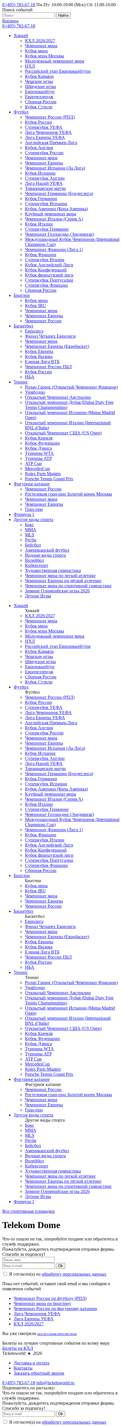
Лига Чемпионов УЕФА (48, 132)
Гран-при (34, 509)
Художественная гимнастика (53, 570)
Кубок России (38, 122)
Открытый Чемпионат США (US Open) (63, 432)
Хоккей (21, 35)
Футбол (21, 112)
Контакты (23, 1368)
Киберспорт (36, 565)
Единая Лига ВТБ (42, 361)
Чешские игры (39, 81)
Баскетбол (23, 325)
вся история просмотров (57, 1334)
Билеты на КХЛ (17, 1348)
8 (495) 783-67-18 (18, 4)
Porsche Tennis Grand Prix (49, 478)
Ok (60, 1266)
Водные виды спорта (45, 555)
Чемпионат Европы (44, 162)
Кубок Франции (40, 254)
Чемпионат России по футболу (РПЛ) (50, 1298)
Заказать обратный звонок (39, 1373)
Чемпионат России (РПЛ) (50, 117)
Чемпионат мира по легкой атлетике (60, 575)
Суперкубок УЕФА (43, 127)
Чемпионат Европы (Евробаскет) (57, 346)
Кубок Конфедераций (46, 269)
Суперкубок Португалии (49, 280)
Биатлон (22, 295)
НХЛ (30, 66)
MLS (29, 534)
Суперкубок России (44, 152)
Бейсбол (33, 545)
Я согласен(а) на (57, 1274)
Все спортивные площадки (28, 1211)
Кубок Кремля (38, 438)
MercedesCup (37, 468)
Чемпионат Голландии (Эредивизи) (59, 234)
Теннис (21, 382)
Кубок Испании (40, 173)
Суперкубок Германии (47, 229)
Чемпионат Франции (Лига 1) (54, 249)
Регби (30, 539)
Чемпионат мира (41, 45)
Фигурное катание (32, 483)
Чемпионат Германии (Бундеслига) (59, 193)
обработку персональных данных (74, 1274)
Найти (63, 15)
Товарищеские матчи (45, 188)
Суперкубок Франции (46, 285)
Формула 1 (24, 514)
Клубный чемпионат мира (50, 213)
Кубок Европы (39, 351)
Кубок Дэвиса (38, 448)
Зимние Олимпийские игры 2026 (57, 590)
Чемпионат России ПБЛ (48, 366)
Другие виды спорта (33, 519)
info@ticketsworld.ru (55, 1382)
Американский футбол (47, 550)
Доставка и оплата (31, 1362)
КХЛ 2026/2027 (40, 40)
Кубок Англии (39, 147)
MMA (30, 529)
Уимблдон (35, 392)
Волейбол (34, 560)
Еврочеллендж (39, 96)
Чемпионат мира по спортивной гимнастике (68, 585)
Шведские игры (40, 86)
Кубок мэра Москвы (44, 55)
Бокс (29, 524)
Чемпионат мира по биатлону (42, 1303)
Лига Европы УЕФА (45, 137)
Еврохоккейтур (39, 91)
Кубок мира (36, 50)
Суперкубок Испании (46, 203)
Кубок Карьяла (39, 76)
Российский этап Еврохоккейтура (58, 71)
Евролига (34, 331)
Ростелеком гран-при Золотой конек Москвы (68, 494)
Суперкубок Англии (45, 178)
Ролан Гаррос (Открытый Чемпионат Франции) (71, 387)
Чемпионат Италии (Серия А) (54, 219)
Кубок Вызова (38, 356)
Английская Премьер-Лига (51, 142)
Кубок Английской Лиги (49, 264)
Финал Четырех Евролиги (50, 336)
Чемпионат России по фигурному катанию (55, 1308)
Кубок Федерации (42, 443)
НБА (29, 376)
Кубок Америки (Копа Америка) (56, 208)
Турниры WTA (39, 453)
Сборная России (40, 101)
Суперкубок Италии (44, 259)
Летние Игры (38, 595)
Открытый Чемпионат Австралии (58, 397)
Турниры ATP (38, 458)
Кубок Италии (39, 224)
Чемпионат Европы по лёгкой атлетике (63, 580)
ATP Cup (33, 463)
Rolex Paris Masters (43, 473)
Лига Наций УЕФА (44, 183)
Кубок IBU (35, 305)
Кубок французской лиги (49, 275)
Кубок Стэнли (38, 106)
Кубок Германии (41, 198)
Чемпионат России (43, 320)
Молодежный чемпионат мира (54, 61)
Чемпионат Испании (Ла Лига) (55, 168)
